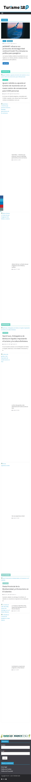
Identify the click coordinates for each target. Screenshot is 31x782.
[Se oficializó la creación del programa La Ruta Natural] (6, 668)
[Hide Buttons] (0, 212)
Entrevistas (5, 332)
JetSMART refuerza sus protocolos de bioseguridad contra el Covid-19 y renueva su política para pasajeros (15, 49)
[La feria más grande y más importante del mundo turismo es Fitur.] (6, 407)
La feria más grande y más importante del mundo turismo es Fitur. (20, 406)
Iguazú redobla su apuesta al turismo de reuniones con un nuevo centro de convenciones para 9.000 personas (14, 87)
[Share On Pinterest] (1, 206)
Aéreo (4, 41)
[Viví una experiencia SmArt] (6, 517)
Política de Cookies (6, 769)
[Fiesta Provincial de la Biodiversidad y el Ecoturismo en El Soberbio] (15, 579)
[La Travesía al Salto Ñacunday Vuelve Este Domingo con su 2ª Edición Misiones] (6, 608)
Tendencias (5, 79)
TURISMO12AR (16, 776)
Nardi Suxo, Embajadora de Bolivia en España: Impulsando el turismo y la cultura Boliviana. (15, 338)
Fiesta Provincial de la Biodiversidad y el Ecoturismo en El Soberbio (15, 589)
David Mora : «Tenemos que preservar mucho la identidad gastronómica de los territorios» (19, 156)
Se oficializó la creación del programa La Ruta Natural (18, 667)
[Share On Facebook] (1, 197)
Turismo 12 (14, 43)
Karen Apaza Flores (15, 93)
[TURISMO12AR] (15, 4)
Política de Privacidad (7, 771)
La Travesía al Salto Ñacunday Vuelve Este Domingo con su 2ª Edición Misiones (19, 607)
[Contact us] (1, 209)
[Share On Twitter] (1, 200)
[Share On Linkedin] (1, 203)
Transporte (9, 41)
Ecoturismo (5, 583)
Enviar (4, 758)
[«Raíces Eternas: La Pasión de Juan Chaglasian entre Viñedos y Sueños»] (6, 266)
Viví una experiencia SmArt (18, 516)
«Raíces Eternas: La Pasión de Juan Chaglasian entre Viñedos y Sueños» (20, 265)
